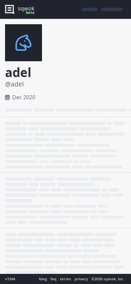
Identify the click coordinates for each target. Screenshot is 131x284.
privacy (81, 278)
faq (53, 278)
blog (43, 278)
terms (65, 278)
